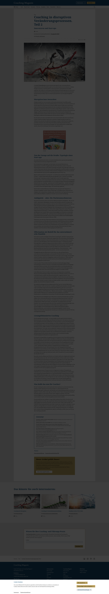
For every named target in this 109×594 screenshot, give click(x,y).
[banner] (54, 297)
